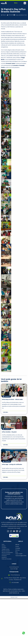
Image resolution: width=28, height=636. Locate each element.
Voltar (7, 102)
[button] (25, 3)
